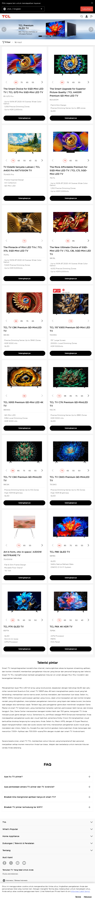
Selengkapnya (24, 118)
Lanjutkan (86, 9)
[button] (4, 29)
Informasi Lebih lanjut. (80, 891)
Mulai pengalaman (10, 874)
